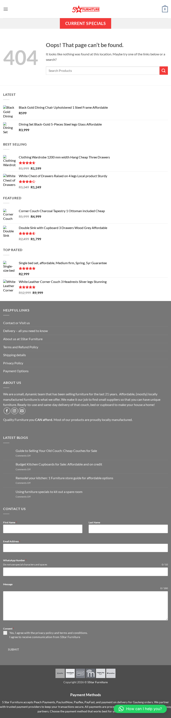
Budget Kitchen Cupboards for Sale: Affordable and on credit (59, 464)
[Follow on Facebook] (7, 410)
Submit (13, 649)
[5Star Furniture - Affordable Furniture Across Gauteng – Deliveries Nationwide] (85, 9)
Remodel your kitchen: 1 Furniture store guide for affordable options (64, 478)
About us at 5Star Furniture (23, 339)
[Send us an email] (22, 410)
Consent (8, 628)
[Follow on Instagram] (14, 410)
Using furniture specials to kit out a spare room (49, 492)
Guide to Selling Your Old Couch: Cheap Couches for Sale (56, 451)
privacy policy (44, 633)
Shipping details (14, 355)
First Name (10, 522)
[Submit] (164, 70)
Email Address (11, 541)
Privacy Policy (13, 363)
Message (8, 584)
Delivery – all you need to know (25, 331)
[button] (5, 9)
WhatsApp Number (14, 560)
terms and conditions (73, 633)
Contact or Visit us (16, 323)
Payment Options (16, 371)
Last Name (94, 522)
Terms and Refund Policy (20, 347)
